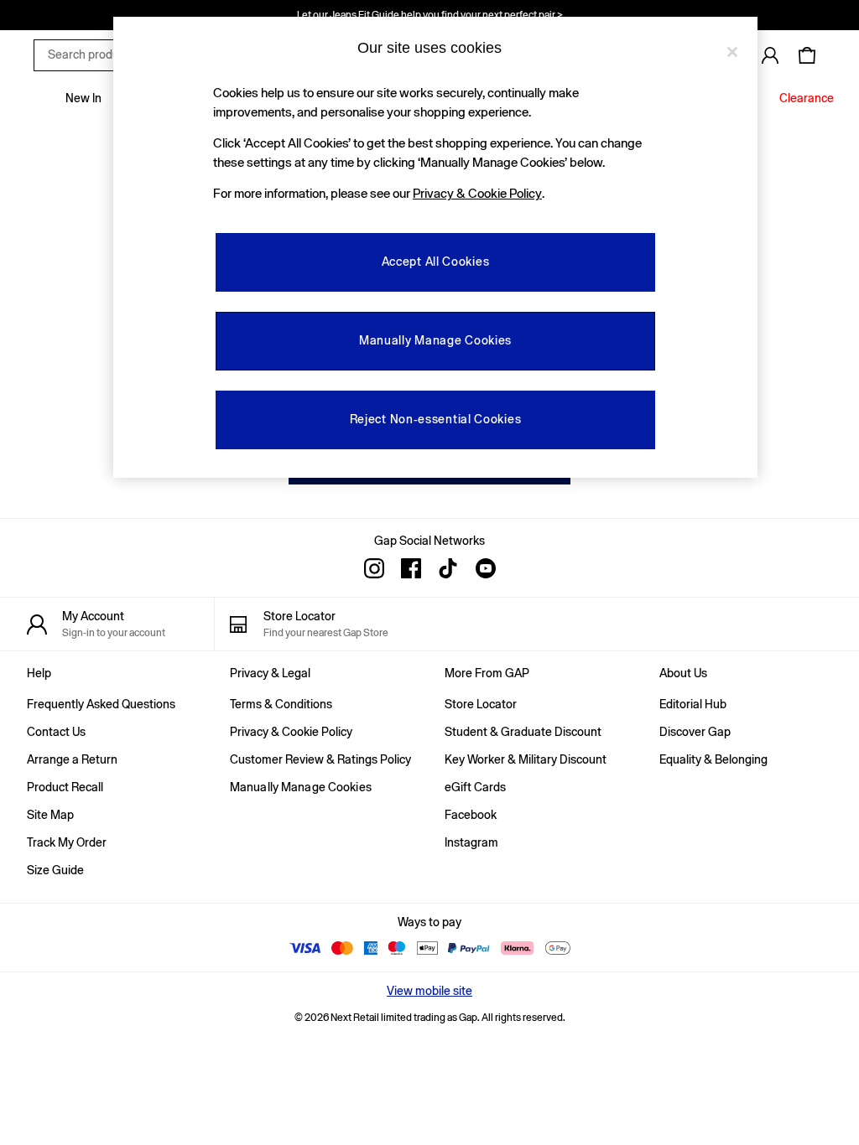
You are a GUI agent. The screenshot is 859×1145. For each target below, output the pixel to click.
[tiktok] (448, 568)
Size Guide (55, 870)
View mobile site (429, 990)
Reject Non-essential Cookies (436, 419)
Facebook (471, 814)
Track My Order (67, 842)
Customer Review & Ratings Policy (320, 759)
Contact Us (56, 731)
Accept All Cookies (436, 261)
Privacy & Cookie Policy (291, 731)
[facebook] (411, 568)
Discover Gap (695, 731)
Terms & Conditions (281, 704)
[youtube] (484, 568)
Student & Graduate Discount (523, 731)
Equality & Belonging (713, 759)
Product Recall (65, 787)
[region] (435, 247)
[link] (770, 55)
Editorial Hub (692, 704)
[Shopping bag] (807, 55)
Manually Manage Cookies (301, 787)
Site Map (50, 814)
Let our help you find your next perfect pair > (430, 15)
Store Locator (481, 704)
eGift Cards (475, 787)
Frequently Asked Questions (101, 704)
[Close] (732, 52)
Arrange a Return (72, 759)
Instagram (471, 842)
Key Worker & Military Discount (526, 759)
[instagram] (374, 568)
